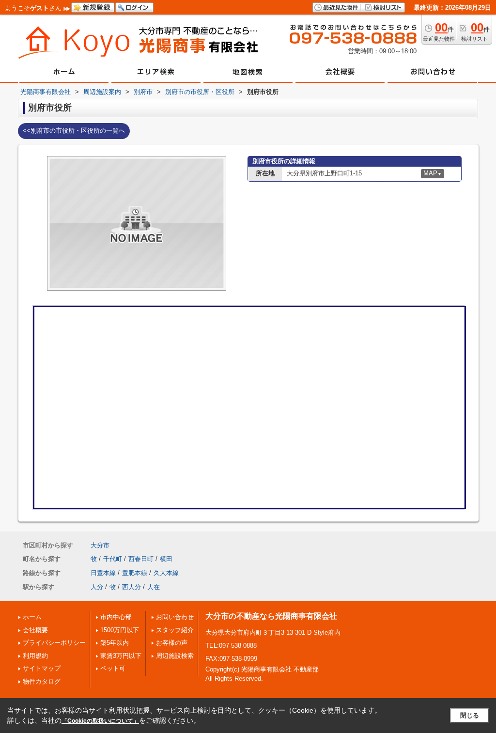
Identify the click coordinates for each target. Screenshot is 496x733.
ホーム (32, 617)
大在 (153, 587)
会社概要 (35, 630)
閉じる (469, 715)
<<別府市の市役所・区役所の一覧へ (74, 130)
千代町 (112, 558)
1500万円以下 (119, 630)
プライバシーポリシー (54, 642)
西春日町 (141, 558)
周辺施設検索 (175, 655)
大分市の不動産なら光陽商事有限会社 (271, 616)
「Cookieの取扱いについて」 (100, 720)
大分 (97, 587)
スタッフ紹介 (175, 630)
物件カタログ (42, 681)
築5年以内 (114, 642)
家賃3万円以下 (120, 655)
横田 (166, 558)
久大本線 (166, 573)
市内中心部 (116, 617)
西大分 (131, 587)
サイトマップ (42, 668)
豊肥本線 (134, 573)
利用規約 (35, 655)
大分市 (100, 545)
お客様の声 (171, 642)
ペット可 (112, 668)
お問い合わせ (175, 617)
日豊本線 (103, 573)
